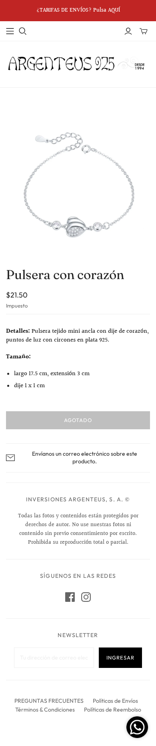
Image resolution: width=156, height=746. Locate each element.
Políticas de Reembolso (112, 709)
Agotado (78, 420)
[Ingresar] (128, 31)
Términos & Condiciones (45, 709)
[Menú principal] (10, 31)
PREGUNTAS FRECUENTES (49, 700)
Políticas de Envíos (115, 700)
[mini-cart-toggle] (143, 31)
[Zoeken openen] (23, 31)
